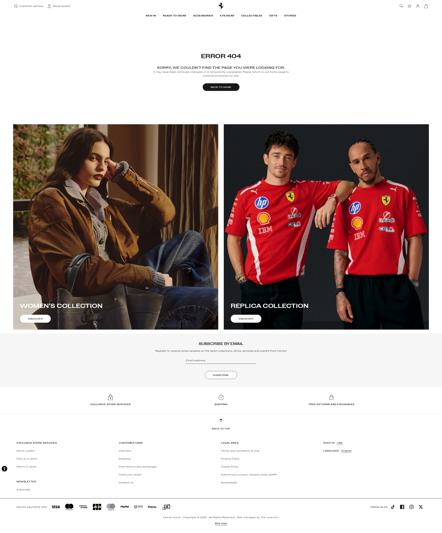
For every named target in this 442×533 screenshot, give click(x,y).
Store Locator (26, 451)
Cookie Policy (230, 466)
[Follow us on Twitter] (420, 507)
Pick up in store (27, 458)
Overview (125, 451)
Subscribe (23, 489)
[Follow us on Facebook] (402, 507)
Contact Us (126, 482)
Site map (221, 523)
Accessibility (229, 482)
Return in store (26, 466)
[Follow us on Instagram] (411, 507)
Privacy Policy (230, 458)
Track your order (130, 474)
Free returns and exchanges (138, 466)
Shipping (125, 458)
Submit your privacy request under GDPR (249, 474)
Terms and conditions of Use (240, 451)
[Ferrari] (221, 5)
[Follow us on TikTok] (392, 507)
